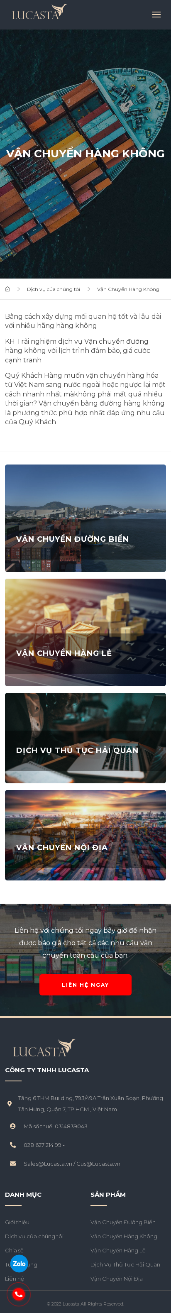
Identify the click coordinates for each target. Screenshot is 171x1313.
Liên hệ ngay (85, 985)
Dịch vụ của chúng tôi (53, 289)
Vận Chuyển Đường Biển (123, 1222)
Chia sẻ (14, 1250)
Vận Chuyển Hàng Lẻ (118, 1250)
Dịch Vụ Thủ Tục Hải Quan (125, 1264)
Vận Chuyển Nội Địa (116, 1278)
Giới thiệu (17, 1222)
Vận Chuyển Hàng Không (128, 289)
